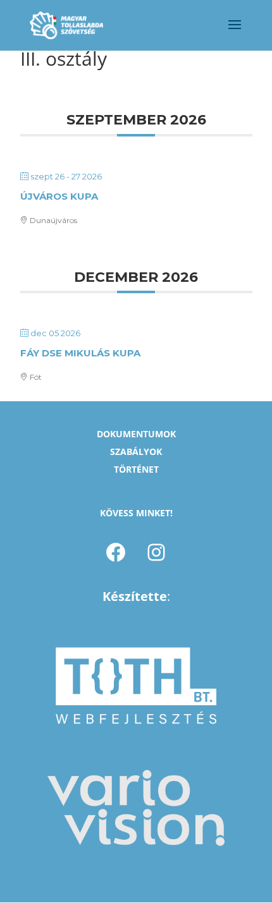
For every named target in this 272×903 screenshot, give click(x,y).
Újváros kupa (59, 196)
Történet (136, 469)
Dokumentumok (136, 434)
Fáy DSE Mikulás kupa (80, 353)
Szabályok (136, 451)
